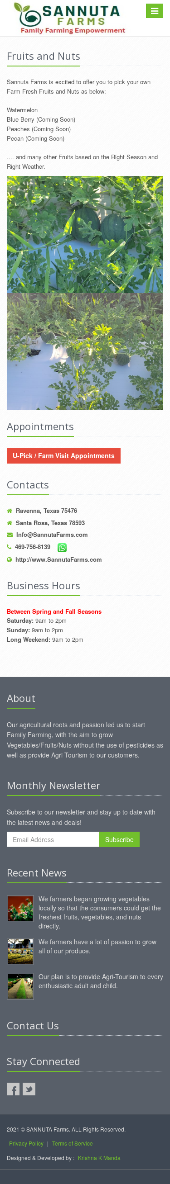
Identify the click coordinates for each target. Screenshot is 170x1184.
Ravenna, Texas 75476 (46, 510)
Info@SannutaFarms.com (52, 534)
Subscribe (119, 839)
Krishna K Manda (99, 1157)
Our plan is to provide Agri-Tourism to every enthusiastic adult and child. (101, 981)
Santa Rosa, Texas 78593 (50, 522)
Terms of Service (72, 1143)
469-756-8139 (32, 546)
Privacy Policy (26, 1143)
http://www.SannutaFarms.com (58, 559)
